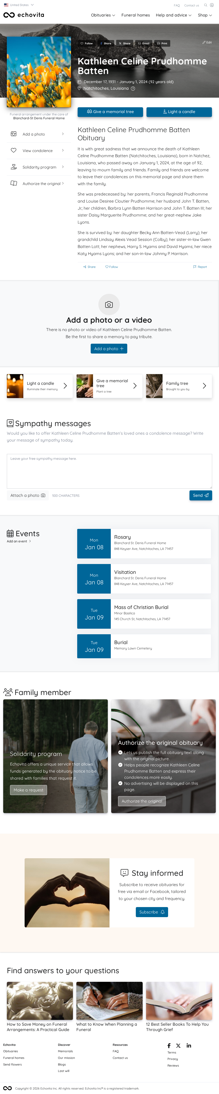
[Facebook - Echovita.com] (169, 1046)
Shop (203, 15)
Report (202, 267)
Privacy (172, 1059)
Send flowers (12, 1064)
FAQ (177, 5)
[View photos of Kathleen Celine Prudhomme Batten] (39, 72)
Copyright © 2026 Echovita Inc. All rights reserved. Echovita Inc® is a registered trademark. (77, 1088)
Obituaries (101, 15)
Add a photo (106, 348)
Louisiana (120, 88)
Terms (171, 1052)
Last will (63, 1071)
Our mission (66, 1058)
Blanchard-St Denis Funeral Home (39, 118)
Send (198, 495)
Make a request (28, 790)
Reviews (173, 1065)
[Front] (23, 15)
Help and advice (171, 15)
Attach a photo (24, 495)
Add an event (17, 541)
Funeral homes (135, 15)
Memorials (65, 1051)
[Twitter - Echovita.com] (178, 1046)
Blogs (62, 1064)
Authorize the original (142, 801)
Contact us (191, 5)
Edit (209, 42)
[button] (19, 5)
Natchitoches (96, 88)
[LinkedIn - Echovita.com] (189, 1046)
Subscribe (149, 912)
